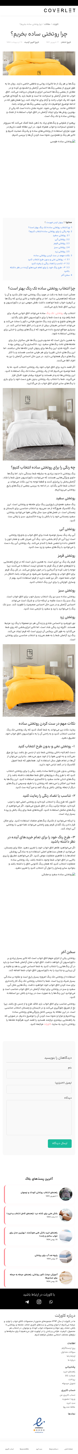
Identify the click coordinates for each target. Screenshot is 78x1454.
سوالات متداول (68, 1352)
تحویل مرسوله (68, 1383)
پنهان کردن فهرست (54, 222)
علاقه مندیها (69, 1407)
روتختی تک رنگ (54, 313)
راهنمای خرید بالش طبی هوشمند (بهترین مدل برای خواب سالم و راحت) (33, 1234)
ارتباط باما (71, 1356)
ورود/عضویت (68, 1399)
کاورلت (56, 24)
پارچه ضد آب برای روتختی (46, 1255)
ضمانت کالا (70, 1376)
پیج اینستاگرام (68, 1348)
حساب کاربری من (67, 1395)
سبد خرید (70, 1403)
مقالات (47, 24)
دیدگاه (68, 1098)
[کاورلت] (59, 11)
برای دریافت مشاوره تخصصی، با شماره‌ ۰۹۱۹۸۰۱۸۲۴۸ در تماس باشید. (35, 2)
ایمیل (63, 1083)
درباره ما (71, 1360)
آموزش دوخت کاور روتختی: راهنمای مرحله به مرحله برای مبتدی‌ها (34, 1276)
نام (70, 1068)
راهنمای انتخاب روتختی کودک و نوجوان (39, 1192)
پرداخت (71, 1379)
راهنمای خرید (69, 1372)
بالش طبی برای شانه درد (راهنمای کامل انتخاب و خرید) (32, 1213)
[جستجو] (5, 10)
